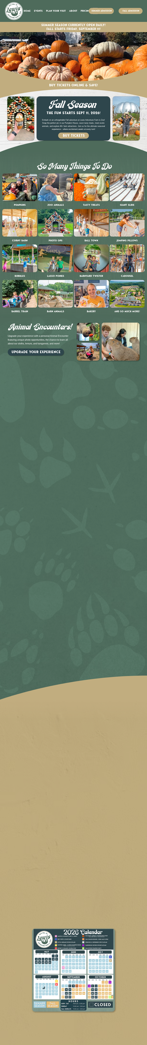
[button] (38, 11)
